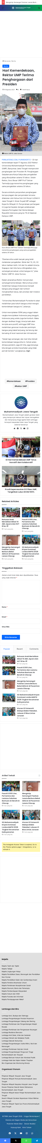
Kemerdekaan (14, 381)
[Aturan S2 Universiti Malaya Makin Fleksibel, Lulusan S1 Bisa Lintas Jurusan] (8, 711)
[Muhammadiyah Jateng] (21, 7)
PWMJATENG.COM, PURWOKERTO (16, 160)
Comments (34, 649)
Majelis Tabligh (7, 969)
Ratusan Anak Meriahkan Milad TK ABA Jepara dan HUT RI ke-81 (10, 522)
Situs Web (5, 627)
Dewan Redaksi (29, 1124)
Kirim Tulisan (26, 1127)
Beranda (7, 61)
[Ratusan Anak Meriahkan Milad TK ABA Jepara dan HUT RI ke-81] (11, 512)
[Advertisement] (21, 34)
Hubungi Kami (16, 1127)
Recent (20, 649)
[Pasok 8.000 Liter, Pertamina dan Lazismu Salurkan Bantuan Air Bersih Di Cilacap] (31, 512)
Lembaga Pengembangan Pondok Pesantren (18, 1018)
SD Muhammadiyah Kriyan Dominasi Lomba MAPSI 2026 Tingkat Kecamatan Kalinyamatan (30, 551)
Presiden (30, 381)
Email (4, 617)
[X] (21, 428)
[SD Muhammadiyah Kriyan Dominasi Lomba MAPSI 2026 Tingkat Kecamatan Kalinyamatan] (31, 540)
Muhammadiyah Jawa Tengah (21, 411)
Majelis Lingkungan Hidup (11, 971)
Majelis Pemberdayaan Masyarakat (14, 991)
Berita (14, 61)
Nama (4, 607)
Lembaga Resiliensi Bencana (12, 1032)
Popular (7, 649)
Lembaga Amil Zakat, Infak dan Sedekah (16, 1035)
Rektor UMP (21, 386)
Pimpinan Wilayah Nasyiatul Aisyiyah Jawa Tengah (20, 1084)
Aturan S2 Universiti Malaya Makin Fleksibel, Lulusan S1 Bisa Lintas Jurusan (27, 712)
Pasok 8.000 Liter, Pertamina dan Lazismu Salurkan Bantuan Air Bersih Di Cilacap (31, 524)
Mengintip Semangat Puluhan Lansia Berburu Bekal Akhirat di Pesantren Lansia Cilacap (11, 551)
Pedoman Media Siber (15, 1124)
